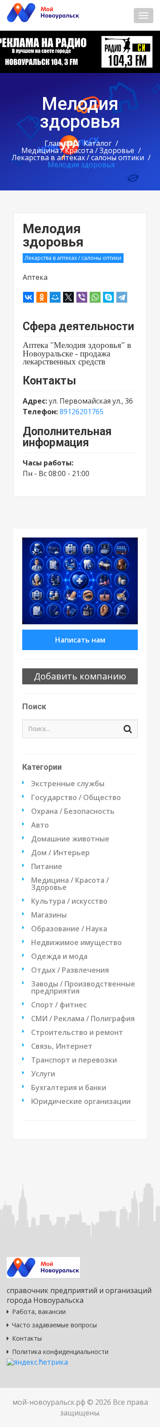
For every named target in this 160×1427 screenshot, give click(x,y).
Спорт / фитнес (59, 1004)
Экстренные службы (67, 783)
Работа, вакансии (39, 1311)
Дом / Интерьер (60, 852)
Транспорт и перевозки (74, 1059)
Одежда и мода (59, 956)
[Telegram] (121, 297)
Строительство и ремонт (77, 1032)
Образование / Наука (69, 928)
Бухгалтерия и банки (68, 1087)
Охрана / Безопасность (73, 811)
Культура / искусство (69, 901)
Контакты (27, 1338)
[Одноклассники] (41, 297)
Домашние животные (70, 838)
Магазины (49, 914)
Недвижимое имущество (76, 942)
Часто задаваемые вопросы (54, 1325)
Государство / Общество (76, 797)
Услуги (43, 1073)
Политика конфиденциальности (60, 1351)
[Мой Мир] (55, 297)
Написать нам (80, 640)
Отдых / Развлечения (70, 970)
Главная (58, 143)
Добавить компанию (80, 676)
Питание (46, 866)
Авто (40, 825)
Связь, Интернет (61, 1046)
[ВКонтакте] (28, 297)
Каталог (98, 143)
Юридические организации (81, 1101)
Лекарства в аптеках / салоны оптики (78, 157)
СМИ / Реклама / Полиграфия (83, 1018)
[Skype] (108, 297)
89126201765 (82, 411)
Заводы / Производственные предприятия (83, 987)
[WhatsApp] (95, 297)
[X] (68, 297)
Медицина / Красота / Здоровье (77, 150)
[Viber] (81, 297)
